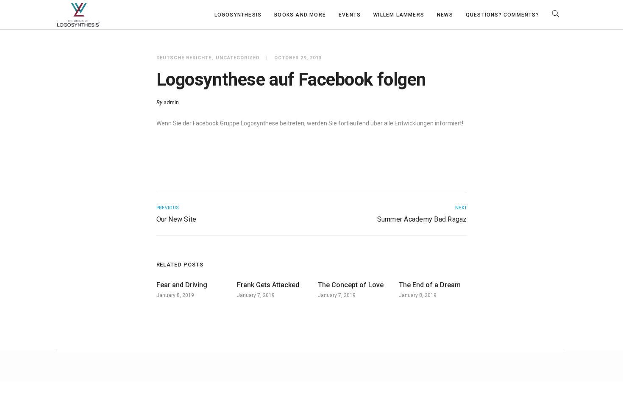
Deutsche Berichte (184, 58)
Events (350, 15)
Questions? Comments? (502, 15)
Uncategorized (238, 58)
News (445, 15)
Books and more (300, 15)
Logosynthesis (238, 15)
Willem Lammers (398, 15)
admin (171, 102)
